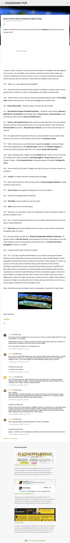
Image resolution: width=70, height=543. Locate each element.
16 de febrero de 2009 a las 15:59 (19, 362)
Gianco (11, 353)
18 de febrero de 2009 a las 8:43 (18, 399)
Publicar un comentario (10, 438)
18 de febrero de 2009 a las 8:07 (18, 385)
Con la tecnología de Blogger (36, 540)
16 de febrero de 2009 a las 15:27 (19, 349)
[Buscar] (30, 3)
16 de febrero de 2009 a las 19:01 (19, 372)
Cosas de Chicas (19, 522)
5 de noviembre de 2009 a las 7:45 (19, 434)
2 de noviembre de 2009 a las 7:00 (19, 424)
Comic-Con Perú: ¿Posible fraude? (24, 493)
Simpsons (6, 319)
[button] (4, 24)
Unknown (11, 377)
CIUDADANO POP (16, 2)
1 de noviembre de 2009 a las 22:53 (19, 414)
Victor (10, 334)
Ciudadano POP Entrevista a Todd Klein (26, 465)
